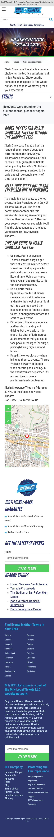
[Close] (46, 50)
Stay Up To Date (27, 99)
